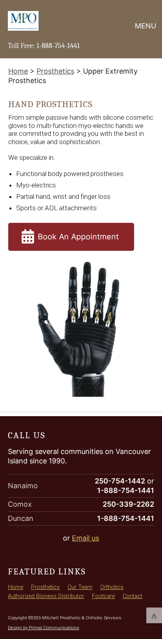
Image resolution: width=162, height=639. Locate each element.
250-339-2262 (128, 504)
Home (15, 587)
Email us (85, 538)
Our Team (80, 587)
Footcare (103, 596)
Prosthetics (45, 587)
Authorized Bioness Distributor (46, 596)
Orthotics (111, 587)
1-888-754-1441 (58, 46)
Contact (132, 596)
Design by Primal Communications (43, 627)
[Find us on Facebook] (11, 555)
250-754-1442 (120, 481)
